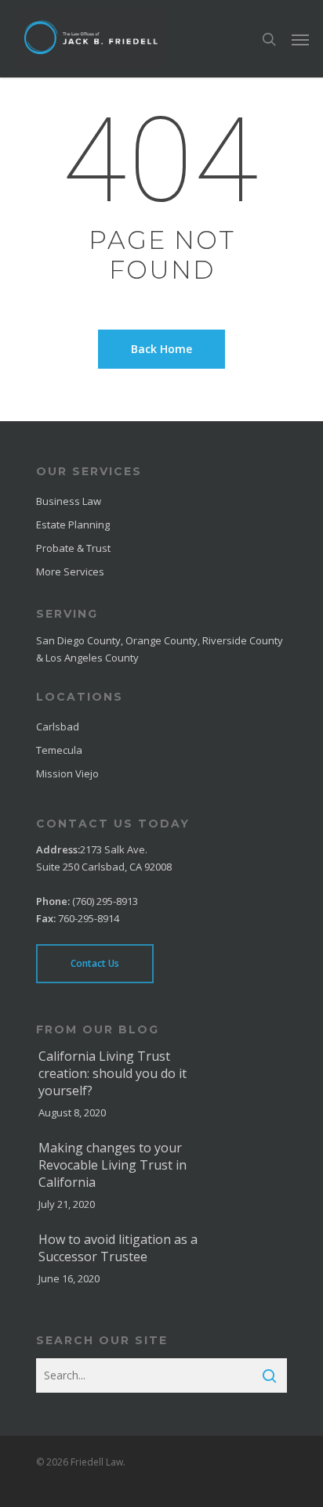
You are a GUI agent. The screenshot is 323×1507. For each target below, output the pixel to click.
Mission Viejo (67, 773)
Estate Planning (73, 524)
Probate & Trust (73, 548)
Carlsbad (57, 726)
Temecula (59, 750)
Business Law (68, 501)
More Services (70, 571)
